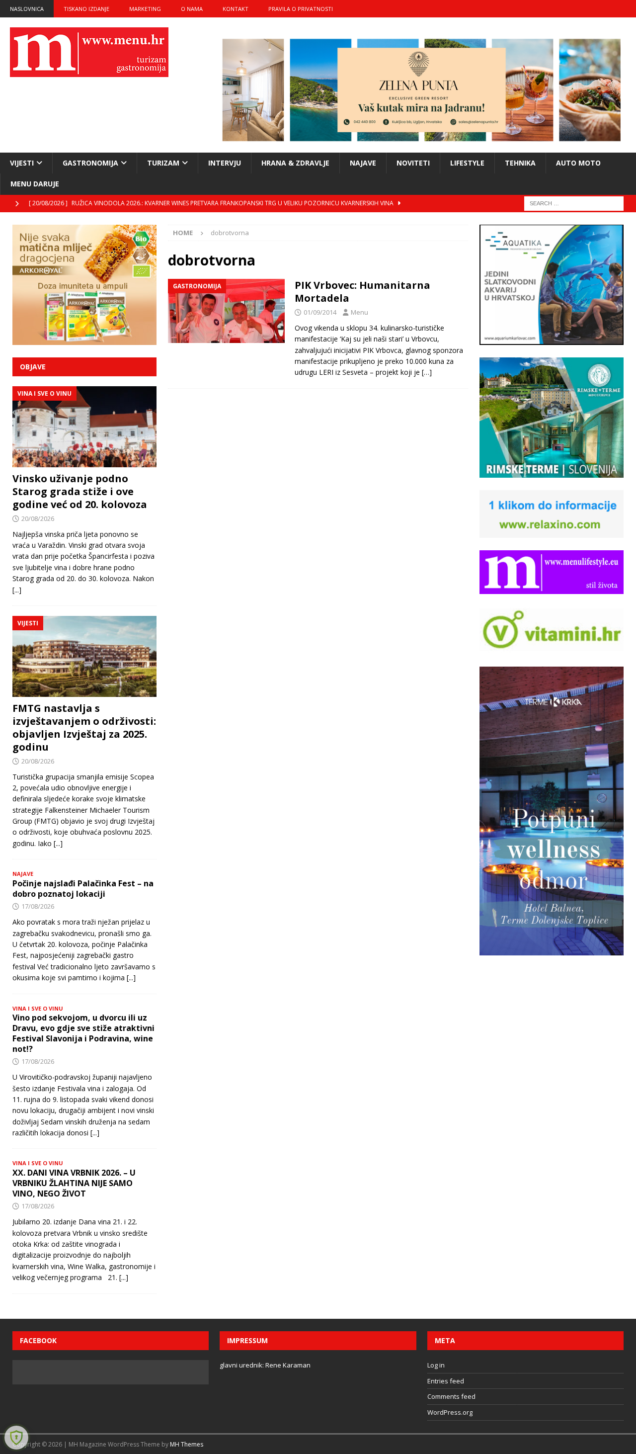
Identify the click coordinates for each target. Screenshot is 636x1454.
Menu (359, 312)
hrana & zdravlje (295, 163)
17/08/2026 (37, 906)
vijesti (22, 163)
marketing (145, 8)
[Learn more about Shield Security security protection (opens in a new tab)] (16, 1438)
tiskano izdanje (86, 8)
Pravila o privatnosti (300, 8)
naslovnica (27, 8)
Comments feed (451, 1396)
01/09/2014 (320, 312)
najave (363, 163)
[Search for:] (574, 202)
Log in (436, 1365)
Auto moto (578, 163)
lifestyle (467, 163)
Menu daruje (34, 183)
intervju (224, 163)
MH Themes (186, 1444)
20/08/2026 (37, 518)
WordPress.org (450, 1412)
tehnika (520, 163)
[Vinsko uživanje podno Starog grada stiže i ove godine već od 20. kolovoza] (84, 426)
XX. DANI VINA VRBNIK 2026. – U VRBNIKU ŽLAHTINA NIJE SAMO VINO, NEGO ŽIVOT (74, 1183)
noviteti (413, 163)
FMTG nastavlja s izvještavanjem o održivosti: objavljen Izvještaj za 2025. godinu (84, 727)
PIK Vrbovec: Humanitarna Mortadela (362, 291)
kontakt (235, 8)
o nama (192, 8)
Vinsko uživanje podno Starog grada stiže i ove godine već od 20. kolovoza (79, 491)
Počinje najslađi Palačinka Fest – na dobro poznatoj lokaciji (83, 888)
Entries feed (445, 1380)
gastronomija (90, 163)
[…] (427, 372)
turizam (163, 163)
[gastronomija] (226, 311)
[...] (16, 590)
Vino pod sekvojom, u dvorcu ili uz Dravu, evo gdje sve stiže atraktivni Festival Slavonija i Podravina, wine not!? (83, 1033)
